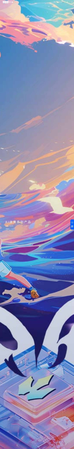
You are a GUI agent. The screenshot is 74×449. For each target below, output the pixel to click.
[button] (33, 438)
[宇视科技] (7, 2)
